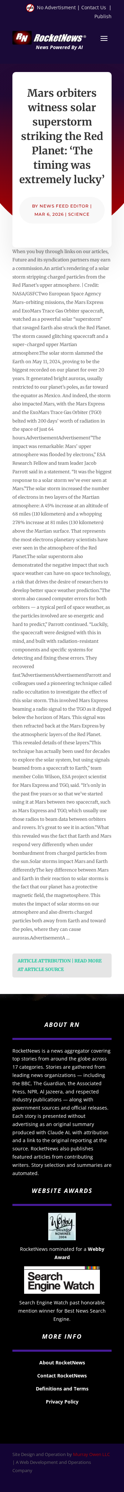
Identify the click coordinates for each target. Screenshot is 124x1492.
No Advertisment (56, 7)
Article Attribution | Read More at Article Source (60, 965)
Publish (103, 16)
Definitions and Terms (62, 1388)
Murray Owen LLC (91, 1454)
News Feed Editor (64, 206)
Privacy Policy (62, 1401)
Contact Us (93, 7)
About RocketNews (62, 1362)
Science (79, 214)
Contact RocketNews (62, 1375)
